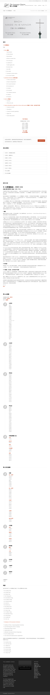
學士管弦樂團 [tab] (7, 173)
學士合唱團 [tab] (7, 170)
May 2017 (36, 669)
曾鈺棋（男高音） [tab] (8, 165)
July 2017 (36, 667)
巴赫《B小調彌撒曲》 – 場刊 (9, 10)
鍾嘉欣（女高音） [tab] (8, 157)
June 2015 (36, 677)
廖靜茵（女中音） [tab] (8, 163)
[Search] (46, 5)
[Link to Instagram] (44, 1)
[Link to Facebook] (42, 1)
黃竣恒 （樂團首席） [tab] (9, 155)
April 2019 (36, 663)
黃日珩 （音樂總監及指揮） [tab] (10, 152)
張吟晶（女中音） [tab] (8, 160)
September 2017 (37, 666)
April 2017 (36, 670)
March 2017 (36, 672)
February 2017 (37, 673)
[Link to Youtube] (46, 1)
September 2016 (37, 674)
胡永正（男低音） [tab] (8, 168)
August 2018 (36, 665)
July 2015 (36, 676)
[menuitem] (10, 5)
